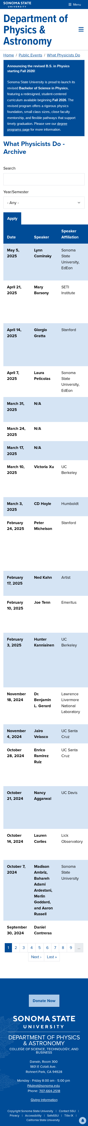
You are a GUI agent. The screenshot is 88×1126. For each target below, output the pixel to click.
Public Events (30, 55)
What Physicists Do (63, 55)
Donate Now (44, 1001)
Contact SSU (67, 1111)
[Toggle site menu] (81, 29)
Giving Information (44, 1099)
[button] (82, 1120)
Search (9, 168)
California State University (43, 1120)
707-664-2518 (49, 1090)
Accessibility (33, 1115)
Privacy (15, 1115)
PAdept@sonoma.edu (43, 1085)
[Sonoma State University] (17, 4)
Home (8, 55)
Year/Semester (16, 192)
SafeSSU (53, 1115)
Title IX (69, 1115)
